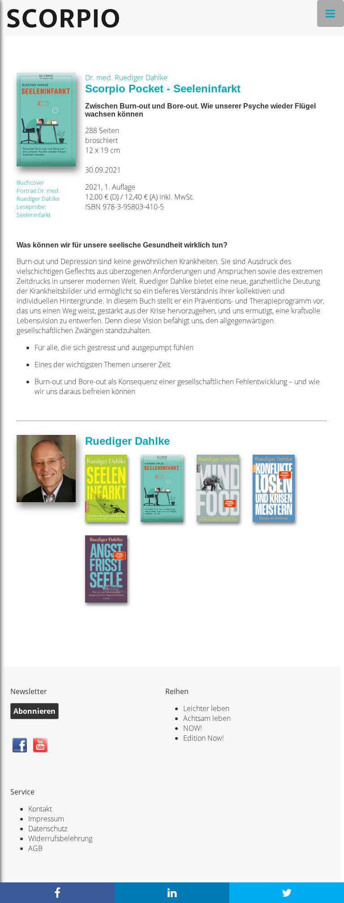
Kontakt (40, 809)
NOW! (192, 728)
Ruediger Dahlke (127, 441)
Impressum (46, 819)
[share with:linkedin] (172, 892)
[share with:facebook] (57, 892)
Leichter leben (206, 708)
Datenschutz (47, 829)
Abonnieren (34, 711)
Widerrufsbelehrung (60, 838)
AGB (35, 848)
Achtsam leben (207, 718)
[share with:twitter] (286, 892)
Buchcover (30, 182)
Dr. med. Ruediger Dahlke (126, 77)
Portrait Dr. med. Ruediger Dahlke (38, 195)
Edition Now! (203, 738)
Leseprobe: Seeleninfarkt (34, 211)
